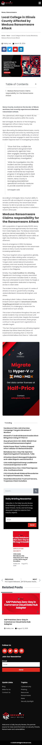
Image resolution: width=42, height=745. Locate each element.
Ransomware (26, 695)
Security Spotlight (27, 701)
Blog (3, 687)
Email (4, 661)
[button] (31, 3)
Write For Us (6, 689)
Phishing (24, 689)
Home (3, 35)
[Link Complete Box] (21, 430)
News (8, 35)
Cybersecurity (26, 687)
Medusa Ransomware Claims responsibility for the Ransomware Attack (19, 93)
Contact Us (6, 692)
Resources (25, 692)
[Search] (35, 490)
